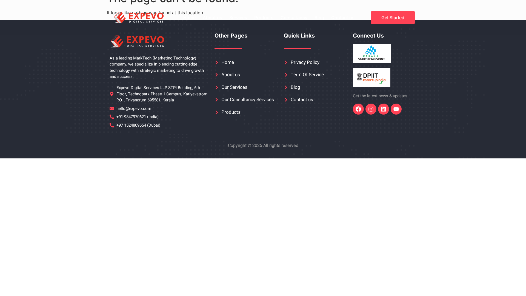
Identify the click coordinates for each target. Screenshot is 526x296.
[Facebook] (358, 109)
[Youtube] (396, 109)
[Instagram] (370, 109)
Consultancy (294, 17)
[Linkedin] (383, 109)
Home (189, 17)
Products (263, 17)
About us (212, 17)
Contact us (343, 17)
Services (238, 17)
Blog (319, 17)
